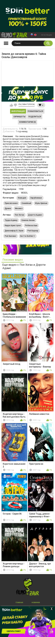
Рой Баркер (33, 231)
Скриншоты (19, 117)
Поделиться (34, 117)
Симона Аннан (28, 220)
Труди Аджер (11, 220)
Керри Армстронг (13, 225)
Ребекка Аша (31, 225)
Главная (19, 603)
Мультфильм (41, 203)
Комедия (22, 198)
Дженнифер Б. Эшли (14, 231)
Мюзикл (18, 208)
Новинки (36, 603)
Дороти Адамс (35, 215)
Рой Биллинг (10, 236)
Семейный (26, 203)
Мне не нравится (15, 105)
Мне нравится (11, 105)
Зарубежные (36, 198)
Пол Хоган (19, 215)
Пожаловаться (35, 111)
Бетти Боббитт (27, 236)
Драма (8, 208)
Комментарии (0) (27, 122)
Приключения (11, 203)
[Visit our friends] (27, 249)
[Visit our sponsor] (27, 94)
